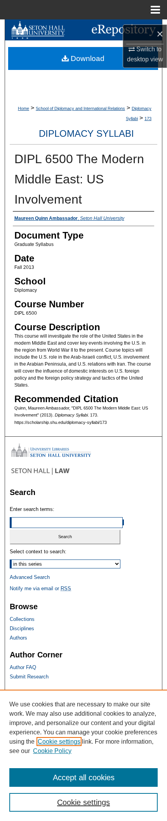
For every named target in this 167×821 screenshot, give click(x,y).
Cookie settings (59, 741)
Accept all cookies (84, 777)
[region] (83, 755)
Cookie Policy (52, 751)
